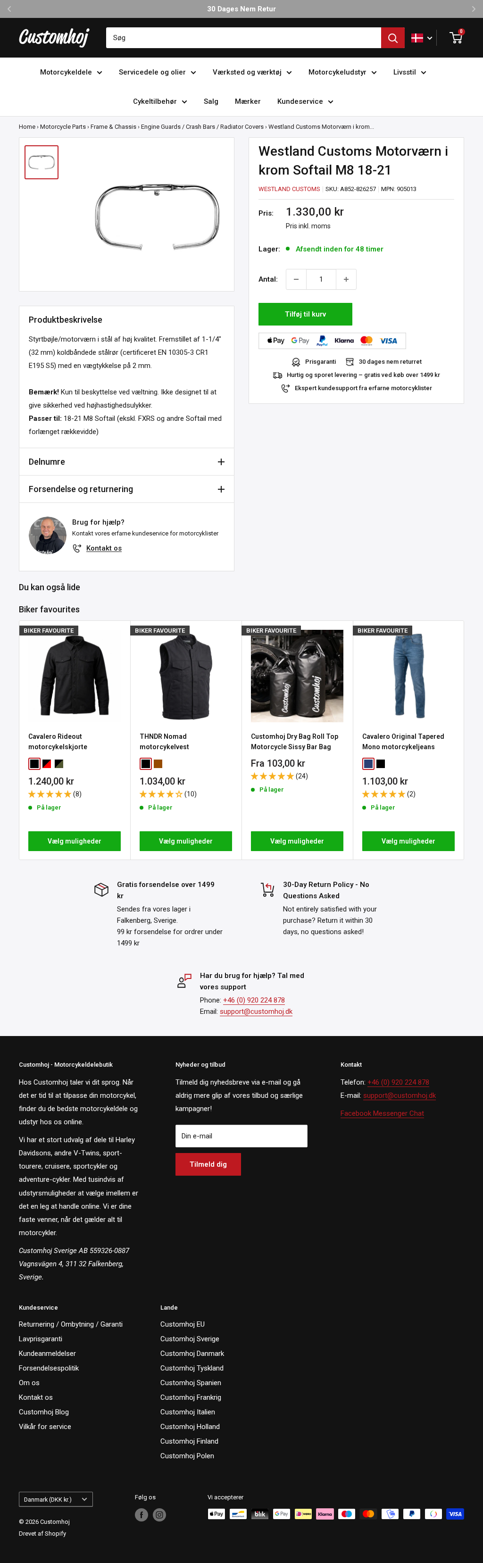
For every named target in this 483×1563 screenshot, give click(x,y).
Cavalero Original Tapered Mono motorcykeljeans (403, 742)
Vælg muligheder (74, 840)
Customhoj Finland (189, 1441)
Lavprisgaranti (40, 1339)
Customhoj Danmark (192, 1353)
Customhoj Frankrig (190, 1397)
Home (27, 126)
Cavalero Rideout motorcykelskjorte (57, 742)
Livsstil (404, 72)
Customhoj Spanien (190, 1383)
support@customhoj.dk (256, 1011)
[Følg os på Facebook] (141, 1514)
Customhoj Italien (187, 1412)
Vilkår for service (45, 1426)
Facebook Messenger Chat (382, 1113)
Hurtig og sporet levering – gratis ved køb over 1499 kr (363, 374)
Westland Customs (289, 188)
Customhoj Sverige (189, 1339)
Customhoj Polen (187, 1456)
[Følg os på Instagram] (159, 1514)
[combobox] (243, 37)
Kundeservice (300, 101)
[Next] (464, 740)
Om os (29, 1383)
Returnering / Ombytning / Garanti (71, 1324)
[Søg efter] (393, 37)
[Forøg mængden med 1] (346, 279)
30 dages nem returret (390, 361)
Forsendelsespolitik (49, 1368)
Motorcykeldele (66, 72)
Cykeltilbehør (155, 101)
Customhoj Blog (44, 1412)
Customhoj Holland (190, 1426)
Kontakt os (104, 548)
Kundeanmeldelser (47, 1353)
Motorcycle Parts (63, 126)
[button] (50, 794)
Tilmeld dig (208, 1164)
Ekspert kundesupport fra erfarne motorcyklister (363, 388)
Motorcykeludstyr (337, 72)
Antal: (268, 279)
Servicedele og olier (152, 72)
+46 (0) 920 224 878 (254, 1000)
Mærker (248, 101)
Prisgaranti (320, 361)
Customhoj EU (182, 1324)
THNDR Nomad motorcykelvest (164, 742)
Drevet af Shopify (42, 1533)
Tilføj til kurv (305, 314)
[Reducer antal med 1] (296, 279)
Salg (211, 101)
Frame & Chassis (113, 126)
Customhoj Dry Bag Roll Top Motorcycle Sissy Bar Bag (294, 742)
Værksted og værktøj (247, 72)
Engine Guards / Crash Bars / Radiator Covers (202, 126)
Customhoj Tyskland (192, 1368)
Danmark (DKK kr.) (48, 1499)
